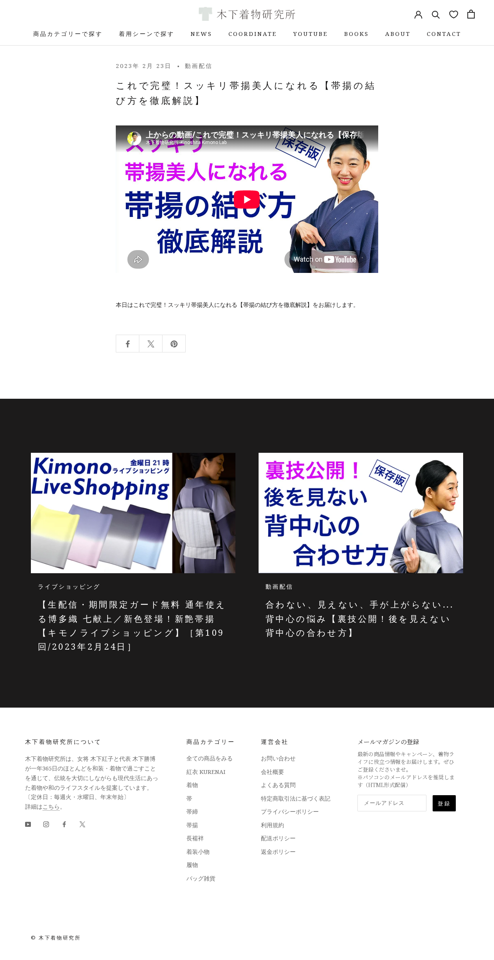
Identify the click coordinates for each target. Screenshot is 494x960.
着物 (192, 785)
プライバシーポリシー (290, 811)
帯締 (192, 811)
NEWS (201, 33)
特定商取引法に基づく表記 (295, 798)
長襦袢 (195, 838)
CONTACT (444, 33)
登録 (444, 803)
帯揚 (192, 825)
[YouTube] (28, 824)
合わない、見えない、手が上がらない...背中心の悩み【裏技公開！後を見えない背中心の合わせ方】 (360, 618)
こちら (51, 806)
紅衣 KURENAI (205, 771)
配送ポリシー (278, 838)
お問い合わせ (278, 758)
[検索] (436, 14)
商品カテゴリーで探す (68, 33)
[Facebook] (64, 824)
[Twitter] (82, 824)
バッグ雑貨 (200, 878)
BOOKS (356, 33)
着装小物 (198, 851)
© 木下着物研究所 (56, 937)
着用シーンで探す (146, 33)
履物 (192, 865)
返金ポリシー (278, 851)
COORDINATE (252, 33)
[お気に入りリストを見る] (454, 14)
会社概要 (272, 771)
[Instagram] (46, 824)
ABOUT (398, 33)
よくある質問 (278, 785)
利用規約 (272, 825)
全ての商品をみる (209, 758)
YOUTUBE (310, 33)
